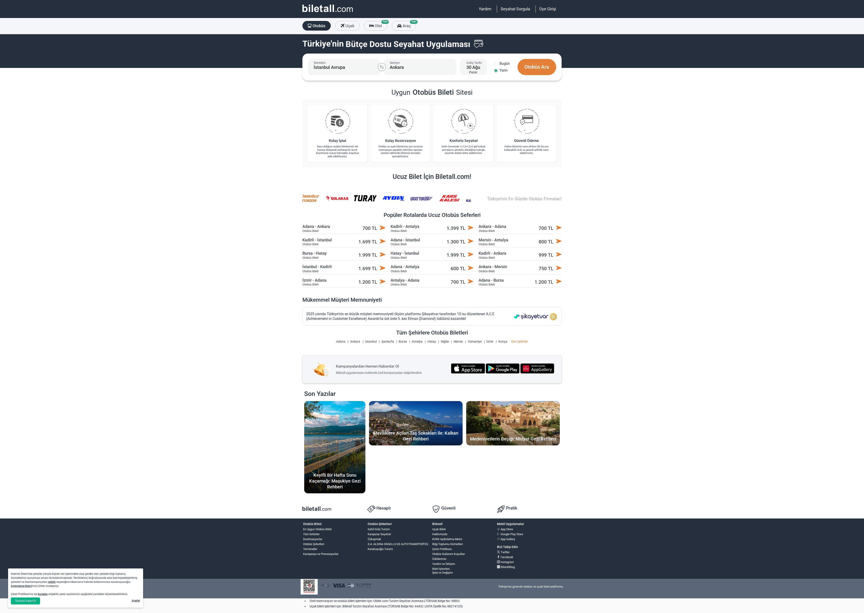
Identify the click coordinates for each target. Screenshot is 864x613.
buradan (43, 594)
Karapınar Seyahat (379, 534)
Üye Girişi (547, 9)
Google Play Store (511, 534)
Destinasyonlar (312, 539)
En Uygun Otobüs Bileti (317, 529)
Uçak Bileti (439, 529)
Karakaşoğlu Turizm (380, 549)
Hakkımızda (439, 534)
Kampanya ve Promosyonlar (320, 554)
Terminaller (310, 549)
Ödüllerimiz (439, 559)
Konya (502, 342)
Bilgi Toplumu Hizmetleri (447, 544)
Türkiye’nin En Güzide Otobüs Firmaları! (524, 198)
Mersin (458, 342)
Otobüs (318, 25)
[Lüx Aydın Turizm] (375, 201)
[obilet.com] (327, 12)
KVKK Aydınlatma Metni (447, 539)
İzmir (489, 342)
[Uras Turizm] (403, 201)
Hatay (432, 342)
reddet (52, 582)
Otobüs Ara (536, 67)
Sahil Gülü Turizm (379, 529)
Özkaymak (374, 539)
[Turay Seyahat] (347, 201)
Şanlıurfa (387, 342)
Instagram (507, 562)
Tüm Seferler (311, 534)
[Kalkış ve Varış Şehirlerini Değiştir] (382, 67)
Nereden (320, 63)
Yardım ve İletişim (443, 564)
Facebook (506, 557)
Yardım (485, 9)
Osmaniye (475, 342)
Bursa (403, 342)
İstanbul (371, 342)
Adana (340, 342)
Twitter (505, 552)
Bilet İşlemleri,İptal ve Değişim (442, 570)
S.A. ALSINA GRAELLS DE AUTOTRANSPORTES (398, 544)
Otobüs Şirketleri (313, 544)
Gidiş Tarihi (474, 63)
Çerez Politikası (442, 549)
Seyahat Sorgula (515, 9)
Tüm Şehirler (519, 342)
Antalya (417, 342)
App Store (506, 529)
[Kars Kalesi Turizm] (431, 201)
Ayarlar (136, 600)
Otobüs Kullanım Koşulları (448, 554)
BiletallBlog (507, 567)
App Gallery (507, 539)
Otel (380, 24)
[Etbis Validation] (309, 587)
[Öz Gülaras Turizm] (319, 201)
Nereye (395, 63)
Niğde (445, 342)
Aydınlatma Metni (21, 586)
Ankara (355, 342)
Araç (409, 24)
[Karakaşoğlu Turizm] (459, 201)
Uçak (349, 25)
